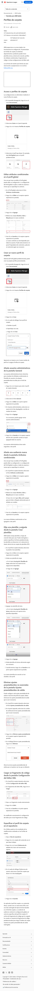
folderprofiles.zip (8, 68)
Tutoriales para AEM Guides (13, 16)
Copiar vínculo (15, 27)
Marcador (7, 27)
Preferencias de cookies (9, 981)
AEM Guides (18, 13)
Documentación (8, 13)
